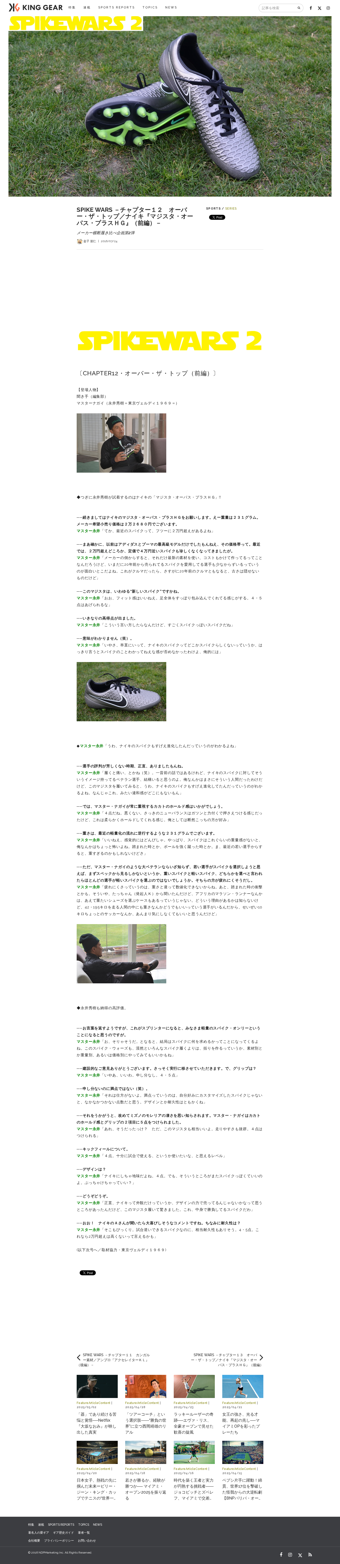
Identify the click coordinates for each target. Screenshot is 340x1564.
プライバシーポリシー (59, 1540)
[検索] (299, 8)
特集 (72, 7)
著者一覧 (84, 1532)
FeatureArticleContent (94, 1403)
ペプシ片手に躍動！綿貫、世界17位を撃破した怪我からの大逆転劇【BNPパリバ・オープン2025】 (242, 1492)
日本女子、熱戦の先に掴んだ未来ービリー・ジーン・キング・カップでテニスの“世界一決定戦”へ (97, 1492)
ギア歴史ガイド (63, 1532)
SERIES (231, 208)
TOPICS (150, 7)
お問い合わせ (87, 1540)
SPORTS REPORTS (116, 7)
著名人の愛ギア (38, 1532)
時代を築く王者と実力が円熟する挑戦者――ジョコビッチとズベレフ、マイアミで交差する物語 (194, 1492)
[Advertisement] (170, 284)
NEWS (171, 7)
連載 (87, 7)
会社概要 (34, 1540)
